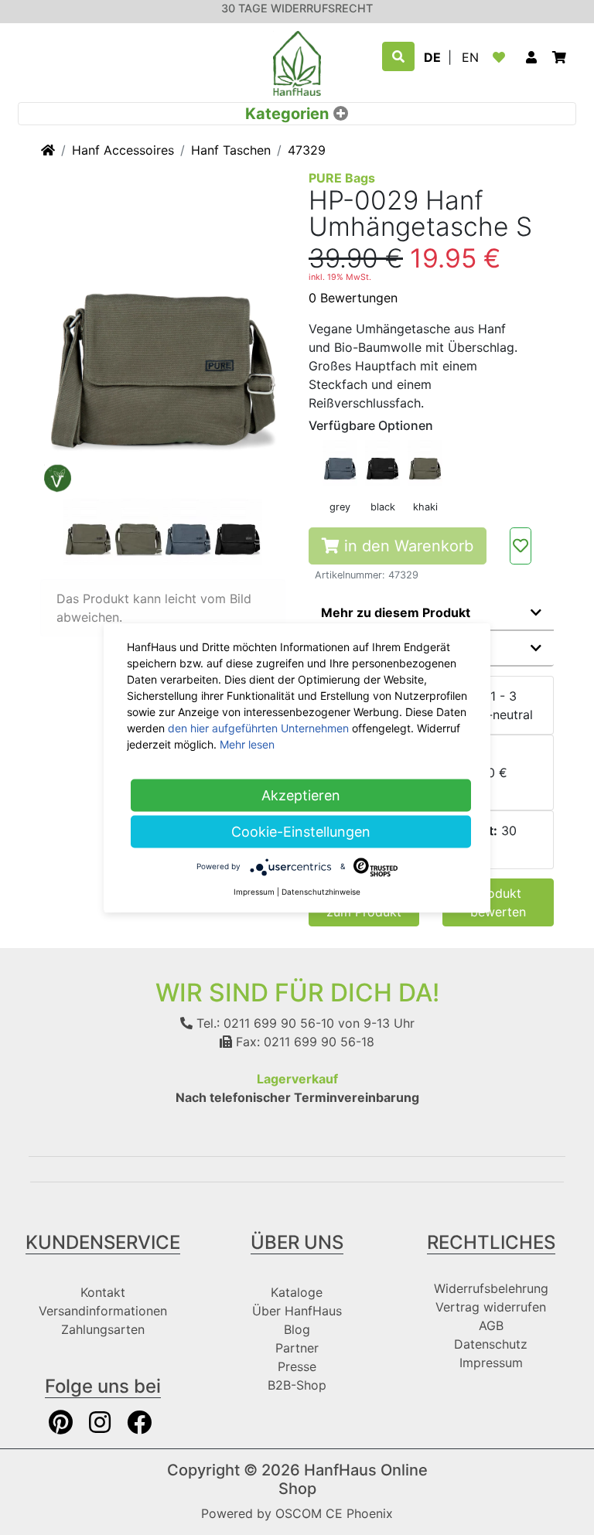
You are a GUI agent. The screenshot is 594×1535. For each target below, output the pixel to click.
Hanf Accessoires (123, 150)
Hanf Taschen (231, 150)
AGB (491, 1325)
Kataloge (297, 1292)
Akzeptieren (300, 794)
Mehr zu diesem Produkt (395, 612)
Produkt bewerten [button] (498, 902)
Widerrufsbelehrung (491, 1288)
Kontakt (102, 1292)
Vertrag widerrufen (490, 1307)
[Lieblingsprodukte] (501, 57)
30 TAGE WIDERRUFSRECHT (297, 8)
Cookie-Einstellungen (300, 831)
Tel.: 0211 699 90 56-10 (263, 1023)
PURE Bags (342, 178)
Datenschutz (490, 1344)
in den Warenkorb (406, 546)
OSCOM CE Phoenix (334, 1513)
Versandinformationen (103, 1310)
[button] (531, 57)
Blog (297, 1329)
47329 (307, 150)
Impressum (491, 1362)
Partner (297, 1348)
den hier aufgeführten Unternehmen (258, 727)
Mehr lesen (247, 743)
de (432, 57)
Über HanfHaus (297, 1310)
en (470, 57)
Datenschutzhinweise (321, 890)
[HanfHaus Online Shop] (297, 62)
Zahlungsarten (103, 1329)
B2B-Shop (297, 1385)
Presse (297, 1366)
